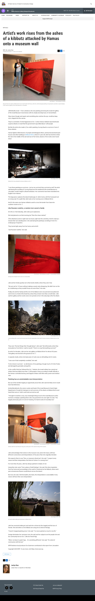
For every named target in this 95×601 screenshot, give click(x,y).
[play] (3, 11)
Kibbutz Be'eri (30, 134)
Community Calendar (57, 15)
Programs (9, 15)
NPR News (5, 27)
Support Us (25, 15)
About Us (35, 15)
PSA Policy (76, 15)
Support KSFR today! (47, 18)
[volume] (8, 10)
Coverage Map (45, 15)
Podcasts (68, 15)
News (17, 15)
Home (3, 15)
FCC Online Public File (38, 585)
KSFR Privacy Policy (57, 588)
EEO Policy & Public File (38, 588)
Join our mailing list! (57, 585)
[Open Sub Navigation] (13, 15)
